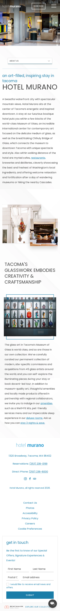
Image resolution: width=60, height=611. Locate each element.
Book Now (39, 6)
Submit (30, 595)
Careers (30, 523)
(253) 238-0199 (38, 463)
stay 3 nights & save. (32, 423)
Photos (30, 508)
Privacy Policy (30, 518)
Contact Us (30, 503)
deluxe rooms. (34, 418)
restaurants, (38, 158)
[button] (54, 6)
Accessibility (30, 513)
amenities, (46, 403)
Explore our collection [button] (38, 607)
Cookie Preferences (30, 529)
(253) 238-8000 (38, 471)
